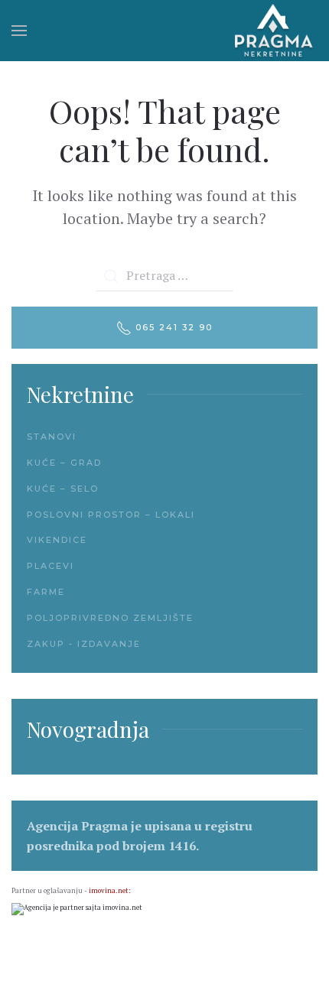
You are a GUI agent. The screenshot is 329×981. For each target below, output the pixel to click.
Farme (46, 591)
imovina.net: (110, 890)
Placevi (50, 565)
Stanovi (52, 436)
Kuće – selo (63, 488)
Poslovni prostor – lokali (111, 514)
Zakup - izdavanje (84, 643)
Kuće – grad (64, 462)
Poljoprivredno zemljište (110, 617)
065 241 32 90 (172, 327)
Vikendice (57, 539)
